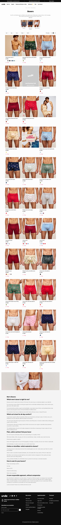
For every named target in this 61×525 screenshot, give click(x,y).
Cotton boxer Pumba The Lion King (12, 301)
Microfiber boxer (9, 270)
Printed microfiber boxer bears (11, 87)
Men (29, 7)
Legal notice (39, 500)
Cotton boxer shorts (9, 57)
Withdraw (27, 505)
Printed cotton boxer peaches (45, 57)
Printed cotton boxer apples (28, 209)
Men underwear (33, 7)
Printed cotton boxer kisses (45, 87)
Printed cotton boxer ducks (28, 179)
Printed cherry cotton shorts (11, 209)
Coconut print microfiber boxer (45, 179)
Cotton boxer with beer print (28, 362)
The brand (51, 498)
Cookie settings (40, 512)
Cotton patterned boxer (27, 331)
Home (26, 7)
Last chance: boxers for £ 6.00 (34, 1)
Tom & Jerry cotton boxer (10, 179)
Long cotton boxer (43, 209)
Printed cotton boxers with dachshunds (47, 148)
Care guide (51, 502)
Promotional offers (40, 498)
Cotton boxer (25, 240)
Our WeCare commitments (54, 500)
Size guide (27, 509)
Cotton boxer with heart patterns (29, 301)
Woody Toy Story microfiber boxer (29, 270)
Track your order (29, 500)
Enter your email (4, 507)
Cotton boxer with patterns (45, 270)
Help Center (28, 498)
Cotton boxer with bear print (45, 331)
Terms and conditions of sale (42, 502)
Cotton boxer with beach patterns (46, 301)
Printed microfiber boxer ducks (11, 148)
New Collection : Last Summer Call (13, 1)
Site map (39, 510)
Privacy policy (39, 505)
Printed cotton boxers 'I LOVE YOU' (12, 362)
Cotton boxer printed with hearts (12, 118)
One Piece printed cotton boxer (28, 118)
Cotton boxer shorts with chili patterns (13, 331)
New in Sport (51, 1)
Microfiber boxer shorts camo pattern (29, 57)
